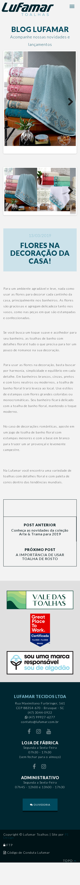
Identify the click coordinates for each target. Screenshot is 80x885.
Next (69, 102)
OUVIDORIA (41, 804)
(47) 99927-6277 (42, 717)
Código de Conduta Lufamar (28, 852)
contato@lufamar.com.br (40, 722)
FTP (9, 845)
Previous (10, 102)
